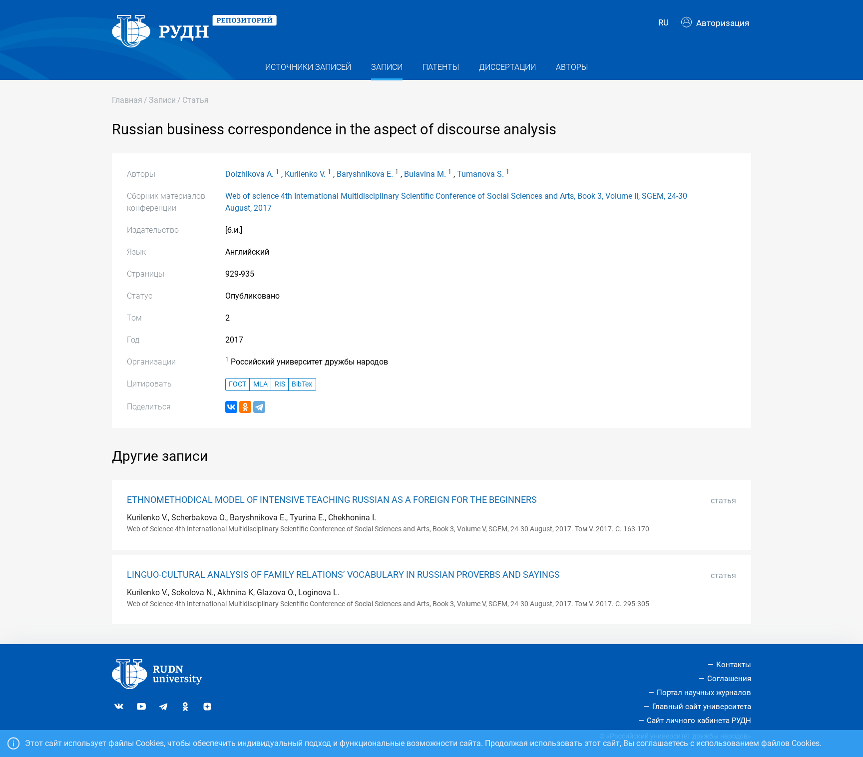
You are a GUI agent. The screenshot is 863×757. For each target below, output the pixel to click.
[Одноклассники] (245, 407)
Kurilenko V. (305, 174)
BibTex (302, 384)
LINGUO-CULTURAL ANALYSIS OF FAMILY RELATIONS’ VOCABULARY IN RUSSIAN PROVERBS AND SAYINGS (343, 575)
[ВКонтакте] (231, 407)
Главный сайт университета (701, 706)
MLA (260, 384)
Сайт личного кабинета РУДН (699, 720)
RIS (280, 384)
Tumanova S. (480, 174)
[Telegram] (259, 407)
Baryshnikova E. (365, 174)
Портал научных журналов (704, 692)
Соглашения (729, 678)
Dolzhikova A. (249, 174)
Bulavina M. (425, 174)
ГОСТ (237, 384)
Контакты (733, 664)
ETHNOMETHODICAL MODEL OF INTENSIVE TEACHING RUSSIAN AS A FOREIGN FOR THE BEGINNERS (332, 500)
